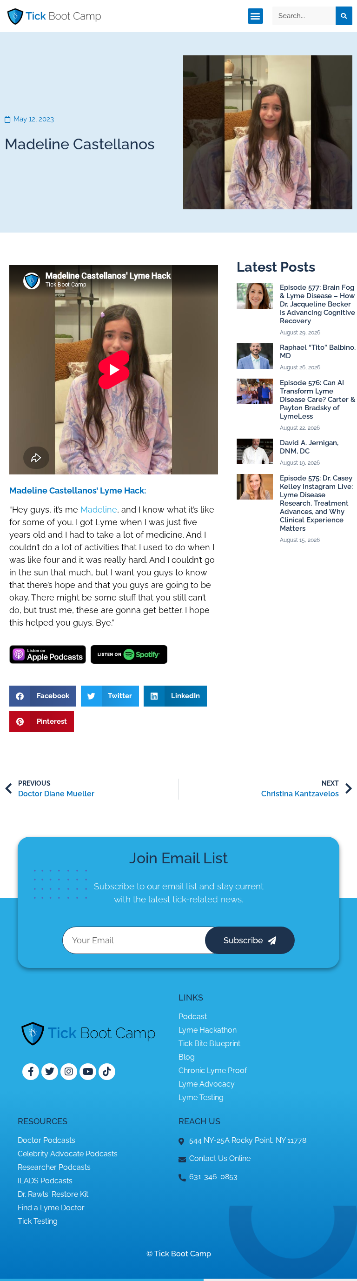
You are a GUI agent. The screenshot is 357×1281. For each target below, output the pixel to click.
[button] (255, 16)
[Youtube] (87, 1071)
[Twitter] (49, 1071)
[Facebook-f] (30, 1071)
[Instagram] (68, 1071)
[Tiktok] (107, 1071)
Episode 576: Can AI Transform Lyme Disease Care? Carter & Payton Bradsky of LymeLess (317, 399)
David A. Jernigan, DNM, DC (309, 447)
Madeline (98, 509)
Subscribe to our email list (145, 886)
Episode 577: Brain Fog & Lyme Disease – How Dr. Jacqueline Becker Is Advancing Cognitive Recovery (317, 304)
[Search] (344, 16)
